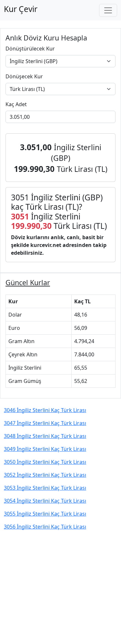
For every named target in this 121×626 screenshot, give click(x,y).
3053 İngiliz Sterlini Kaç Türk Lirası (45, 487)
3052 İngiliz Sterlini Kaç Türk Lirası (45, 474)
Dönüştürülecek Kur (30, 48)
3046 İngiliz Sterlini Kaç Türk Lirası (45, 410)
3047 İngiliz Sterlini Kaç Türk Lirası (45, 423)
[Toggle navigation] (108, 10)
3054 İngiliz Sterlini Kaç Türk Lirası (45, 500)
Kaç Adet (16, 104)
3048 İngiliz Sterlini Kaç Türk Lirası (45, 436)
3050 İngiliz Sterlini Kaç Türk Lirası (45, 461)
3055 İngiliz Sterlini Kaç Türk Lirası (45, 513)
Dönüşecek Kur (24, 76)
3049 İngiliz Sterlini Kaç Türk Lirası (45, 449)
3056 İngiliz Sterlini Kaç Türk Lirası (45, 526)
